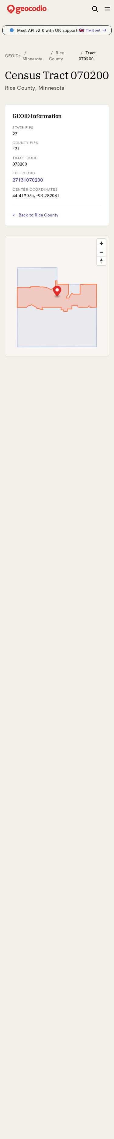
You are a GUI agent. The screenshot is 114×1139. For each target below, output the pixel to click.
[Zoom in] (101, 243)
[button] (57, 292)
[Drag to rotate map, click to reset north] (101, 260)
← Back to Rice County (35, 215)
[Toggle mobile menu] (107, 9)
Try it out (93, 30)
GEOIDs (13, 56)
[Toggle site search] (95, 9)
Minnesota (32, 59)
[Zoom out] (101, 252)
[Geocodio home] (36, 9)
